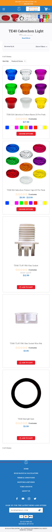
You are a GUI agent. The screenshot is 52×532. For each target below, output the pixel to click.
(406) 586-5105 (28, 4)
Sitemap (29, 530)
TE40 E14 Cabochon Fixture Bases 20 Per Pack (26, 114)
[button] (26, 46)
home (26, 469)
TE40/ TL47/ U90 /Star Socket (26, 265)
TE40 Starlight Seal (26, 419)
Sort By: (6, 61)
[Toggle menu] (7, 9)
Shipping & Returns (26, 482)
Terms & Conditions (26, 478)
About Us (26, 491)
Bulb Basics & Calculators (26, 473)
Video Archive (26, 487)
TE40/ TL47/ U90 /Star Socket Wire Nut (26, 343)
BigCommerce (35, 528)
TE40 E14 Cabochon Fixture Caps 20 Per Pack (26, 190)
